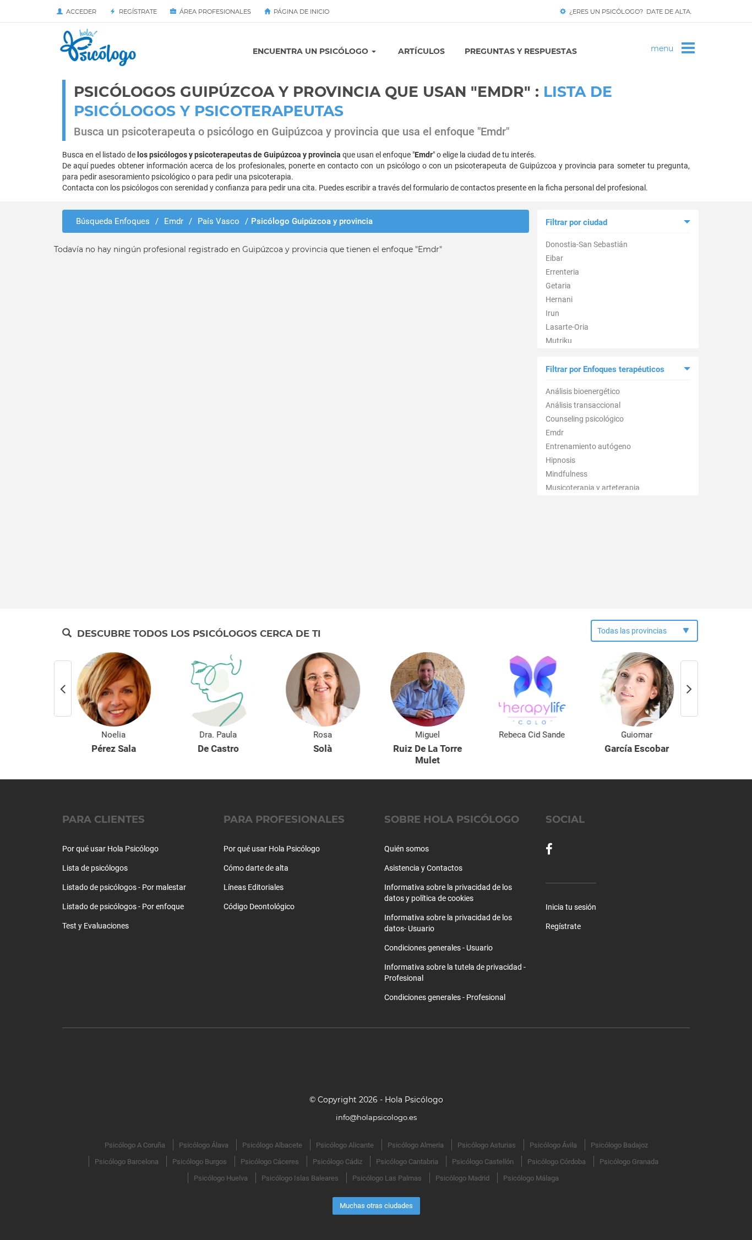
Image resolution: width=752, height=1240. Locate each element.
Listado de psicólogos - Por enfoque (123, 906)
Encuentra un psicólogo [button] (311, 51)
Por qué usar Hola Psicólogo (110, 848)
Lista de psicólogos (95, 868)
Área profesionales (213, 11)
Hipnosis (560, 460)
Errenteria (562, 271)
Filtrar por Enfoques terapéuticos (605, 369)
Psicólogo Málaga (531, 1178)
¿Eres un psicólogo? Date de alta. (628, 11)
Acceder (79, 11)
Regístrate (136, 11)
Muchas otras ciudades (376, 1205)
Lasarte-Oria (567, 327)
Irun (552, 313)
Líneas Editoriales (254, 887)
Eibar (554, 258)
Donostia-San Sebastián (587, 244)
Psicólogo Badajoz (619, 1145)
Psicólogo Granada (629, 1161)
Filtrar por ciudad (576, 222)
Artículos (421, 51)
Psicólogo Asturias (486, 1145)
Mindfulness (566, 473)
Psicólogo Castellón (483, 1161)
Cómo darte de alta (256, 868)
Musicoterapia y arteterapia (593, 487)
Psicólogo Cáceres (270, 1161)
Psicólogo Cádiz (337, 1161)
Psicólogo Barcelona (127, 1161)
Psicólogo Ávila (553, 1145)
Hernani (559, 299)
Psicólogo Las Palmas (387, 1178)
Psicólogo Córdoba (556, 1161)
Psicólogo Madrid (462, 1178)
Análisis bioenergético (583, 391)
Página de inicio (299, 11)
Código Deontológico (259, 906)
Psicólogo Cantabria (407, 1161)
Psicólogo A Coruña (135, 1145)
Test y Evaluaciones (95, 925)
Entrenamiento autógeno (588, 446)
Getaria (558, 285)
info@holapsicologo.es (376, 1117)
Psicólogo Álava (203, 1145)
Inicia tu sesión (571, 907)
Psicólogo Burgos (199, 1161)
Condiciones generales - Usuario (438, 947)
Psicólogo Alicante (345, 1145)
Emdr (555, 432)
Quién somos (406, 848)
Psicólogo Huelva (221, 1178)
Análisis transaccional (583, 405)
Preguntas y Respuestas (521, 51)
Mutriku (559, 340)
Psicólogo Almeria (416, 1145)
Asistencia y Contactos (423, 868)
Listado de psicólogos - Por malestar (124, 887)
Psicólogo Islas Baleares (300, 1178)
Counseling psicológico (585, 418)
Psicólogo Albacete (272, 1145)
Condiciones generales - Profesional (444, 997)
